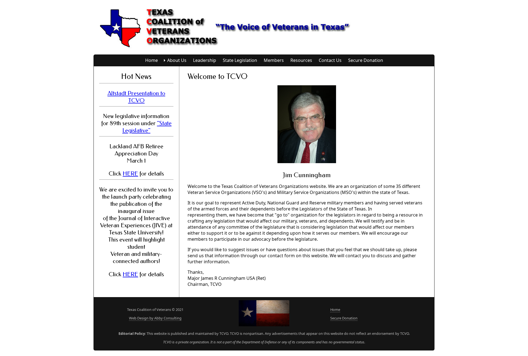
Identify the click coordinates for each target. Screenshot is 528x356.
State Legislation (240, 60)
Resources (301, 60)
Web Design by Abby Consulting (155, 318)
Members (274, 60)
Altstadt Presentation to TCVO (136, 97)
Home (151, 60)
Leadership (204, 60)
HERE (130, 173)
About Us (176, 60)
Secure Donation (365, 60)
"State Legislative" (147, 127)
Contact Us (330, 60)
